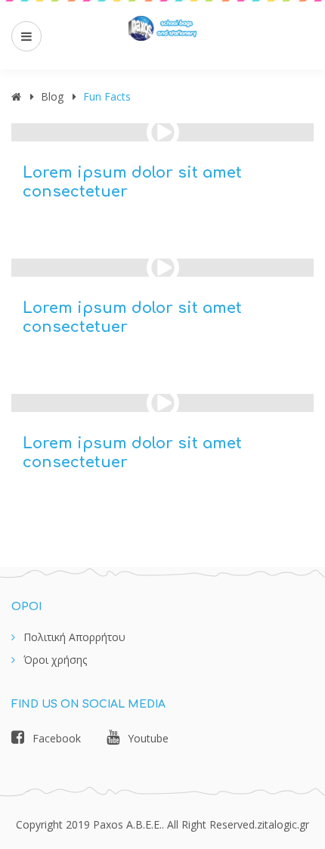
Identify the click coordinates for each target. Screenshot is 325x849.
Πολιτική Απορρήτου (74, 637)
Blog (52, 96)
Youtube (148, 738)
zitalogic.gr (283, 824)
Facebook (56, 738)
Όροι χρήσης (55, 659)
